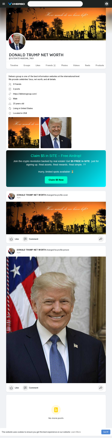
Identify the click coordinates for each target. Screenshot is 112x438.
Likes (38, 65)
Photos (64, 65)
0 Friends (17, 84)
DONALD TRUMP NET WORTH (31, 195)
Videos (76, 65)
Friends (50, 65)
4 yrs (18, 198)
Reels (87, 65)
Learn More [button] (76, 432)
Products (100, 65)
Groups (26, 65)
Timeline (14, 65)
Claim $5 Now (56, 180)
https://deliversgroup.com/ (25, 94)
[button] (55, 4)
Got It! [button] (105, 432)
